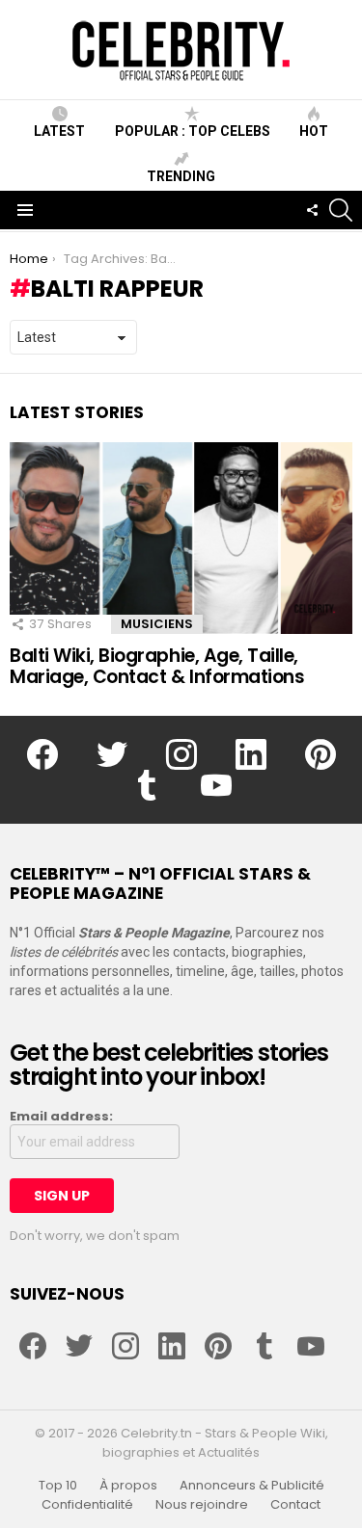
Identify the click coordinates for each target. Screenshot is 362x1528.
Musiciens (157, 624)
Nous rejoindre (201, 1505)
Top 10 (58, 1485)
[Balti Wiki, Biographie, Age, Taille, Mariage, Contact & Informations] (181, 538)
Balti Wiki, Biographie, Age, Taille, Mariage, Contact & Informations (157, 666)
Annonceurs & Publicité (252, 1485)
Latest (59, 131)
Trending (181, 176)
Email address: (61, 1116)
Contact (295, 1505)
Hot (313, 131)
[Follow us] (312, 210)
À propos (128, 1485)
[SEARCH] (340, 210)
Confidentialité (87, 1505)
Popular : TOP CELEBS (192, 131)
